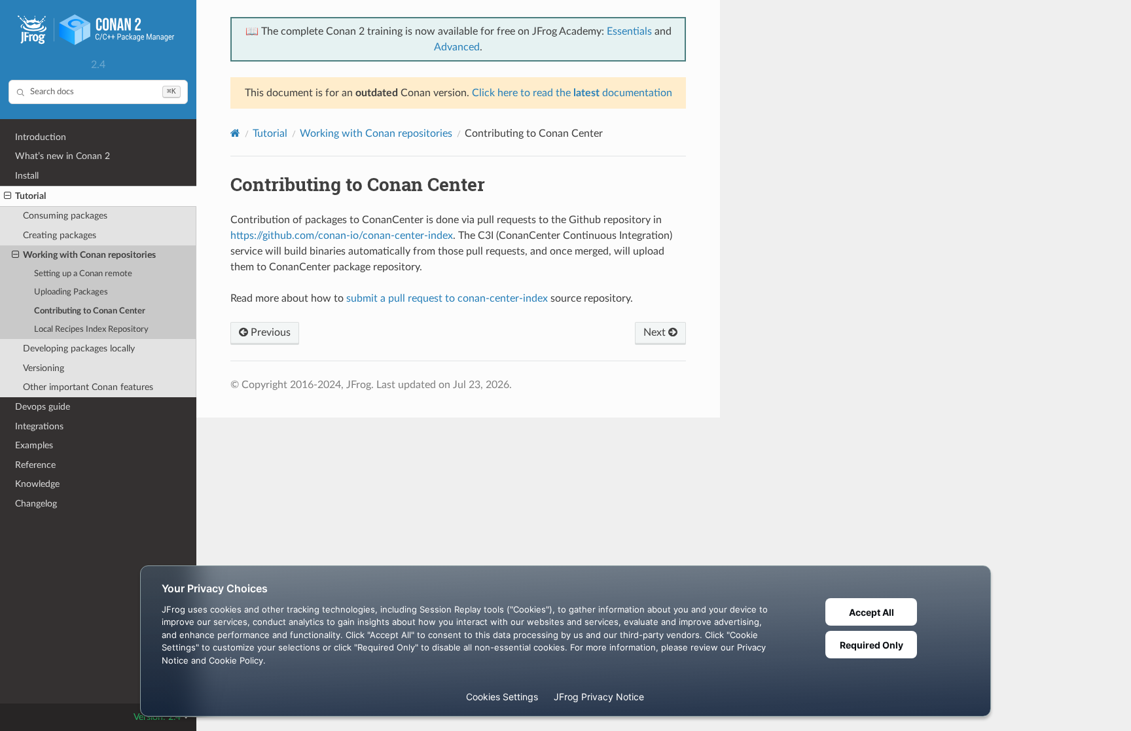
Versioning (43, 368)
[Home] (235, 133)
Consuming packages (65, 216)
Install (27, 176)
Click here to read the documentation (572, 93)
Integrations (39, 426)
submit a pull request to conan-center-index (447, 298)
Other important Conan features (88, 387)
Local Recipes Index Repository (91, 329)
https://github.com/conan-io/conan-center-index (341, 235)
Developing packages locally (79, 348)
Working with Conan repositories (89, 255)
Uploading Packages (71, 292)
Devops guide (42, 407)
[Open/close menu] (7, 196)
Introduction (40, 137)
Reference (35, 465)
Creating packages (59, 235)
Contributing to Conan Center (89, 311)
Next (655, 332)
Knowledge (37, 484)
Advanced (457, 47)
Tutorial (30, 196)
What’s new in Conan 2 (62, 156)
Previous (269, 332)
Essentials (629, 31)
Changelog (36, 503)
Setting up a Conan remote (83, 274)
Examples (34, 445)
